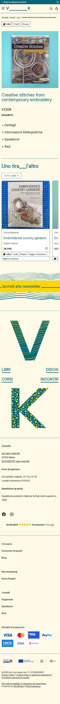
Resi (7, 146)
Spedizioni (11, 139)
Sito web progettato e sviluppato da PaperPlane (24, 683)
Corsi (7, 379)
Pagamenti (7, 599)
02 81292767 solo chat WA (16, 461)
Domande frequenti (12, 550)
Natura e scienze (11, 258)
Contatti (6, 592)
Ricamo (25, 24)
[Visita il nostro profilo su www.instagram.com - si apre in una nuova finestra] (11, 514)
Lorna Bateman (11, 232)
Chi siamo (7, 544)
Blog (4, 557)
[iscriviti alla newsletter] (30, 286)
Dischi (52, 369)
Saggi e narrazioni (37, 254)
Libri (6, 369)
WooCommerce (33, 686)
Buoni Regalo (9, 578)
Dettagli (10, 125)
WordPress (19, 686)
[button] (46, 248)
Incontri (49, 379)
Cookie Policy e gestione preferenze (33, 675)
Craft (16, 24)
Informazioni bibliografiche (23, 132)
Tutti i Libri (10, 175)
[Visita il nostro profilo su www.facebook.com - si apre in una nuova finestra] (4, 514)
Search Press (10, 243)
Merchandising (9, 571)
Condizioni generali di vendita (15, 677)
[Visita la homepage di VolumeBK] (18, 8)
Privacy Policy (8, 675)
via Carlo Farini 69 (11, 453)
